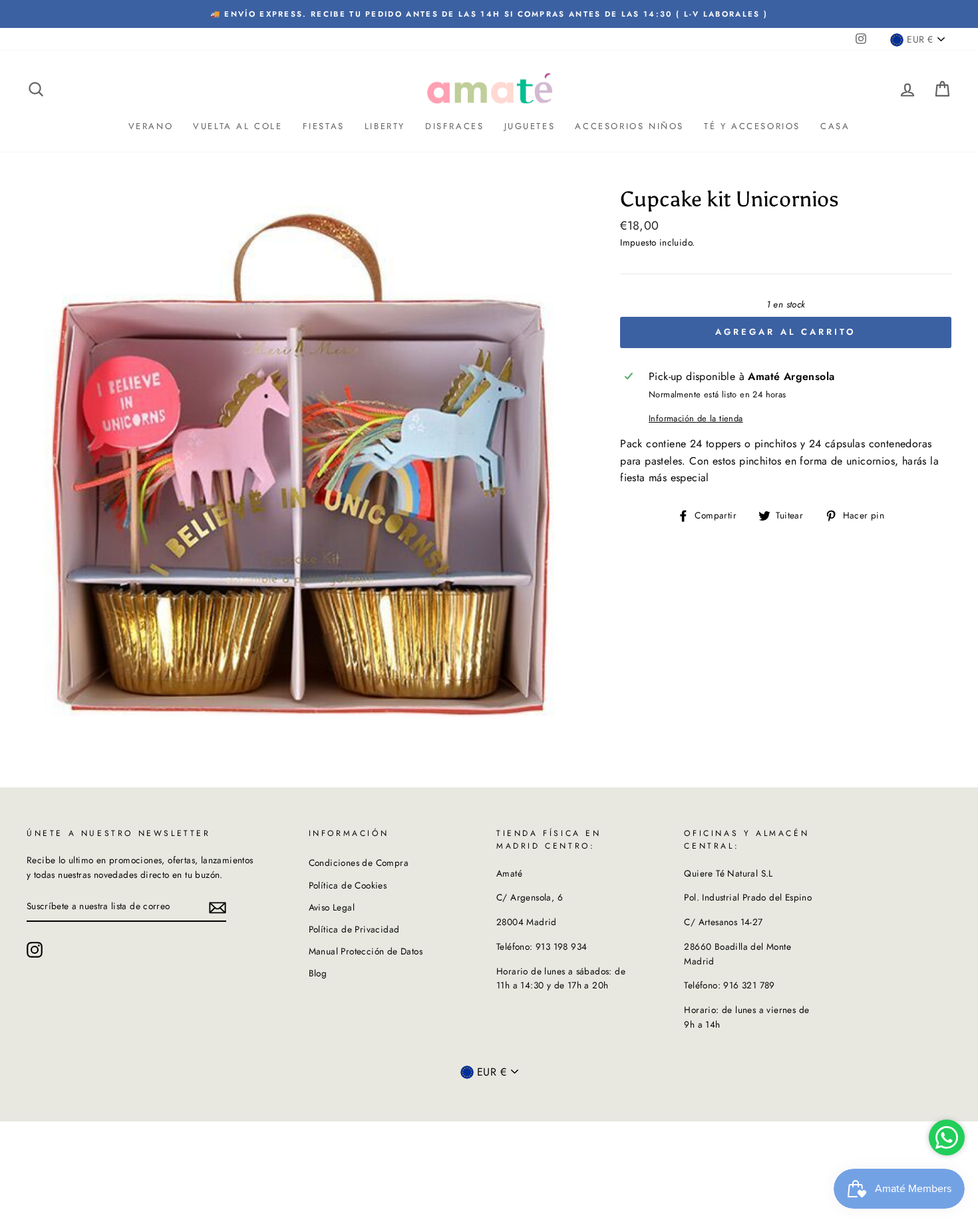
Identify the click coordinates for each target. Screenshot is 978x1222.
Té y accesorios (752, 126)
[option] (489, 14)
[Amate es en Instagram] (35, 950)
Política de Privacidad (354, 929)
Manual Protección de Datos (365, 951)
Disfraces (454, 126)
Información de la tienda (696, 418)
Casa (835, 126)
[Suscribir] (217, 907)
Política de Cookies (348, 885)
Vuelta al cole (237, 126)
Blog (318, 973)
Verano (151, 126)
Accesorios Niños (629, 126)
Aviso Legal (332, 907)
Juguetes (530, 126)
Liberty (385, 126)
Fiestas (324, 126)
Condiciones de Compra (358, 862)
